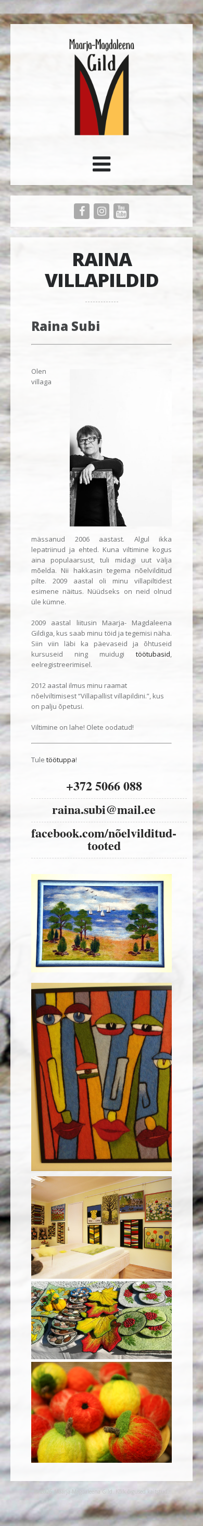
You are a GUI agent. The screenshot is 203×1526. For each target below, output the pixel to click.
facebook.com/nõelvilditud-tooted (103, 838)
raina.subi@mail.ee (104, 809)
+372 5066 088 (104, 785)
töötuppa (60, 759)
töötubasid (153, 654)
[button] (101, 168)
